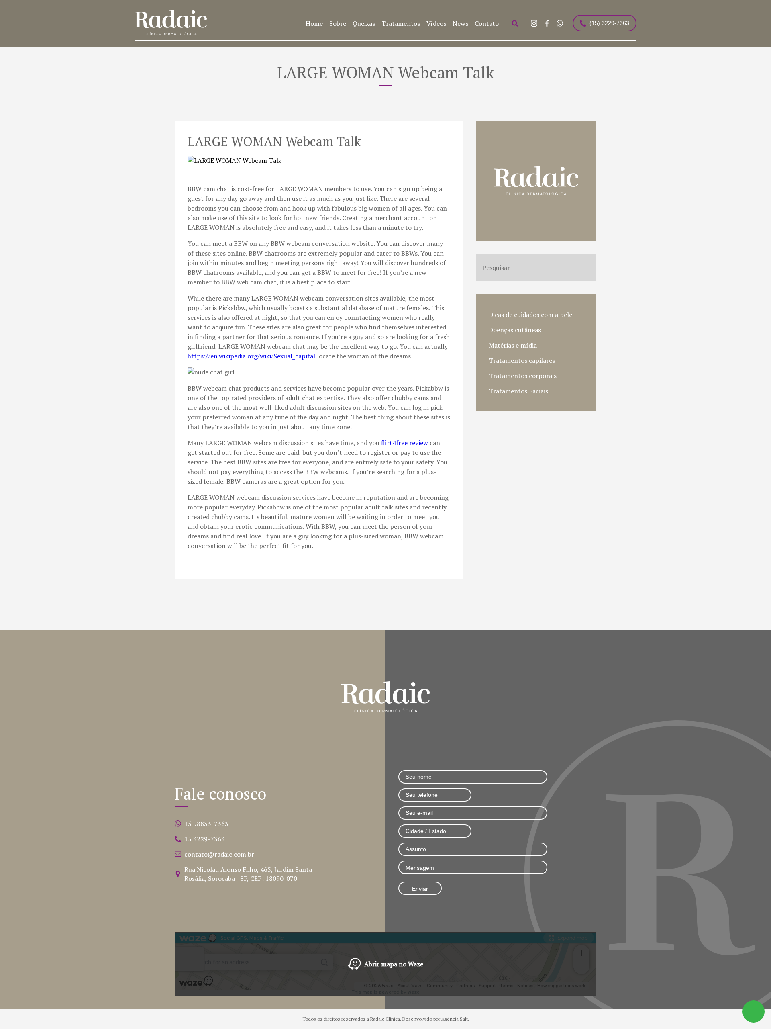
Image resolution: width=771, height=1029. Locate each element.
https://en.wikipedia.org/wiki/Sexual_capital (251, 356)
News (460, 23)
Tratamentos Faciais (518, 391)
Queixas (364, 23)
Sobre (337, 23)
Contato (487, 23)
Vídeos (436, 23)
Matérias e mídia (513, 345)
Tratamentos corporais (523, 375)
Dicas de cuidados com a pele (530, 314)
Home (314, 23)
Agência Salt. (455, 1019)
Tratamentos (400, 23)
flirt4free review (404, 442)
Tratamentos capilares (522, 360)
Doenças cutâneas (515, 329)
